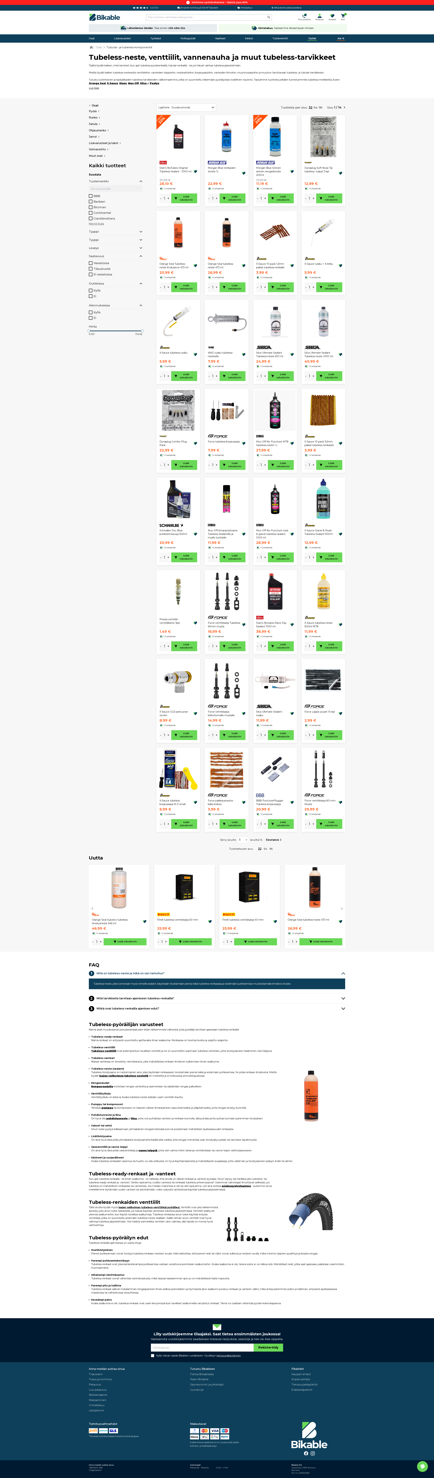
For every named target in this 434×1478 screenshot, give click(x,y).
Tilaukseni (96, 1374)
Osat (92, 38)
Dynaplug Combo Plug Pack (173, 443)
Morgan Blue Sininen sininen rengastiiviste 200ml (268, 171)
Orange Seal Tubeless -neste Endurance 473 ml (174, 265)
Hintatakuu (97, 1405)
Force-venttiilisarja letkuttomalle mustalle (221, 713)
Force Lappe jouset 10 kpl (319, 711)
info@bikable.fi (95, 1470)
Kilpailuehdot (300, 1379)
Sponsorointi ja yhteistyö (207, 1384)
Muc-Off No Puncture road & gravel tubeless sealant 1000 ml (272, 534)
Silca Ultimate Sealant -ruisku (269, 713)
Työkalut (155, 38)
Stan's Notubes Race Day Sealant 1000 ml (271, 624)
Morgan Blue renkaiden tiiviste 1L (222, 169)
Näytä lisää (96, 223)
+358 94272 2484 (96, 1468)
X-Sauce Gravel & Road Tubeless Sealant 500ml (318, 532)
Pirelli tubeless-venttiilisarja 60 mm (177, 919)
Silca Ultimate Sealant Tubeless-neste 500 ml (269, 354)
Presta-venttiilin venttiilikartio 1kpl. (170, 621)
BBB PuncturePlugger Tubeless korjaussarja (269, 802)
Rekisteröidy (268, 1347)
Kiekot (249, 38)
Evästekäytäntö (301, 1389)
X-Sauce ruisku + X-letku (318, 263)
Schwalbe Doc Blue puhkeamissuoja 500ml (173, 532)
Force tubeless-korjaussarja (224, 441)
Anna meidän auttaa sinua (107, 1369)
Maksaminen (97, 1400)
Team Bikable (199, 1379)
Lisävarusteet (122, 38)
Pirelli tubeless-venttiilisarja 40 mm (243, 919)
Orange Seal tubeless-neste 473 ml (221, 265)
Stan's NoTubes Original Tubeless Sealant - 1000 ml (175, 169)
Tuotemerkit (280, 38)
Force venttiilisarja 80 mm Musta (320, 802)
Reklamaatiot (98, 1394)
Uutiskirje (197, 1389)
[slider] (88, 330)
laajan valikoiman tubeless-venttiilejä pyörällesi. (149, 1207)
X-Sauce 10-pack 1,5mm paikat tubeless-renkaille (270, 265)
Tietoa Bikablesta (202, 1374)
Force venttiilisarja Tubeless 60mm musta (224, 624)
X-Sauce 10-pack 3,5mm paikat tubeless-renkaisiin (319, 443)
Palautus (95, 1384)
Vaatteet (220, 38)
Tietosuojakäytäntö (304, 1384)
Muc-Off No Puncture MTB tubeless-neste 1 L (272, 443)
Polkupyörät (188, 38)
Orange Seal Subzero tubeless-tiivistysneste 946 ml (110, 921)
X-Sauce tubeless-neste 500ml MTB (318, 624)
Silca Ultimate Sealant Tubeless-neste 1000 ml (318, 354)
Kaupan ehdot (301, 1374)
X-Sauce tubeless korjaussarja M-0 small (172, 802)
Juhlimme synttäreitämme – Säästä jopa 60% (220, 2)
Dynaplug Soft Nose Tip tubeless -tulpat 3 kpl (318, 169)
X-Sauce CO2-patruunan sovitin (174, 713)
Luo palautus (97, 1389)
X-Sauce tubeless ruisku (174, 352)
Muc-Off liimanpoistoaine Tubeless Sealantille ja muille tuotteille (223, 534)
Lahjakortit (96, 1410)
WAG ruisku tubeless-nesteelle (220, 354)
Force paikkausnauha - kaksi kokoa (221, 802)
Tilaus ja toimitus (100, 1379)
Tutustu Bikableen (202, 1369)
